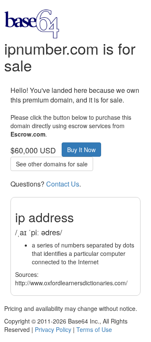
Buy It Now (81, 149)
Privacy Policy (53, 329)
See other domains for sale (52, 164)
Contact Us (62, 184)
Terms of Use (94, 329)
